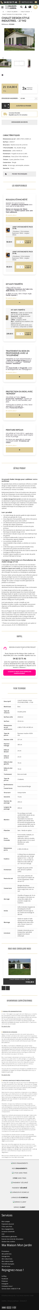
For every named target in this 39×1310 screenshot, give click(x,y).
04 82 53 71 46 (10, 2)
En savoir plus (11, 215)
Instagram (5, 1284)
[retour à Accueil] (3, 11)
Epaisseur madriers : (10, 98)
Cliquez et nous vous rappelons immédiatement (20, 672)
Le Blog (4, 1276)
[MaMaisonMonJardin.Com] (10, 7)
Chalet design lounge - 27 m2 (20, 979)
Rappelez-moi (27, 2)
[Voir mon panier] (35, 7)
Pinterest (5, 1281)
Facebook (5, 1279)
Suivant (3, 75)
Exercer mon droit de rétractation (12, 1239)
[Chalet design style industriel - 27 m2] (6, 63)
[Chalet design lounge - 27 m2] (19, 967)
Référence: (5, 24)
